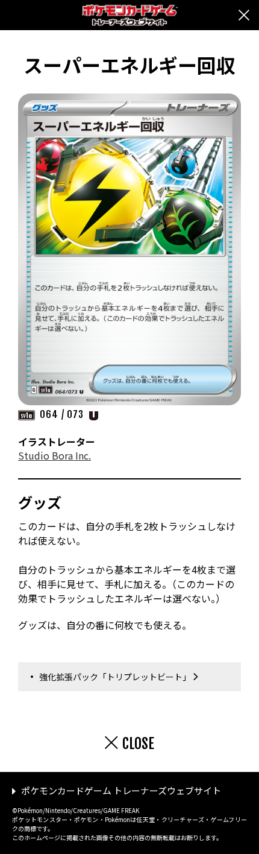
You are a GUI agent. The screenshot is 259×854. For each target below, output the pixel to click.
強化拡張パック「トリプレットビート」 (115, 677)
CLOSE (138, 744)
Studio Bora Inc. (54, 455)
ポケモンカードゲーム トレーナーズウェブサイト (121, 790)
